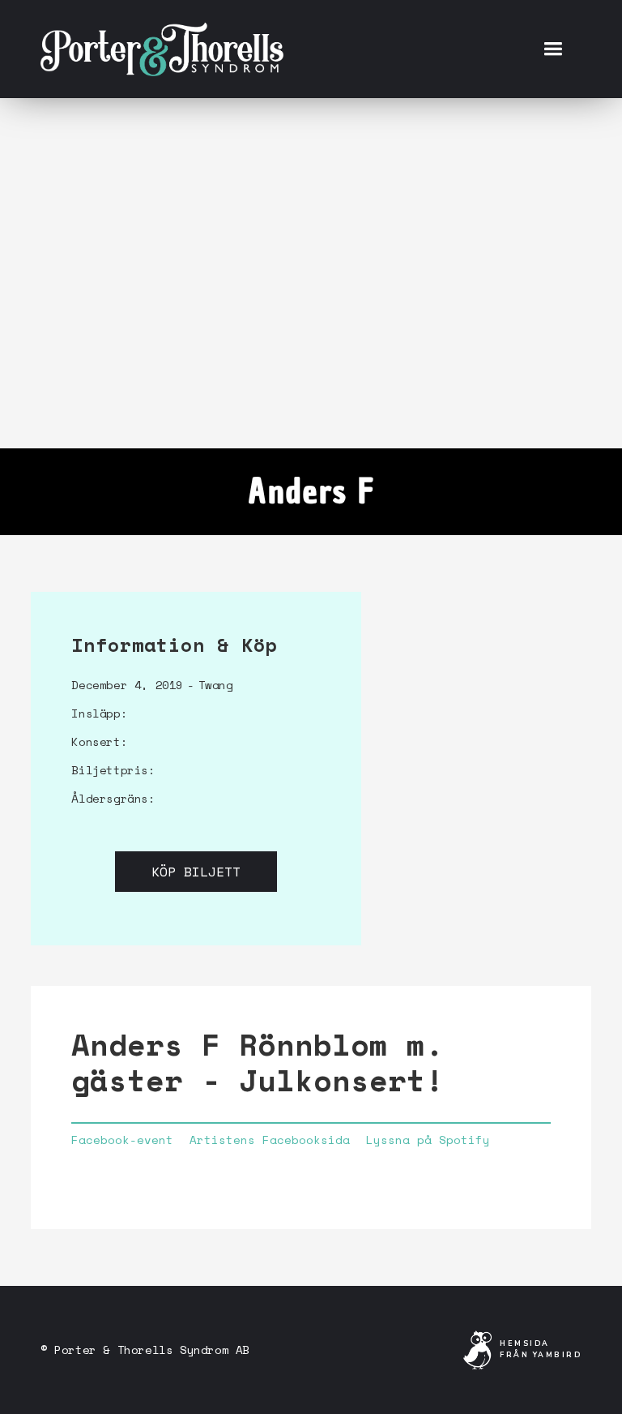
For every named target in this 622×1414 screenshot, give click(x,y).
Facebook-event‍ (122, 1140)
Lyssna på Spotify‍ (428, 1140)
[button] (553, 49)
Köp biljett (196, 871)
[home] (161, 48)
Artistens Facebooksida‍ (270, 1140)
